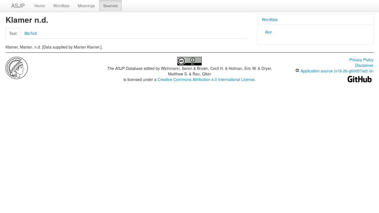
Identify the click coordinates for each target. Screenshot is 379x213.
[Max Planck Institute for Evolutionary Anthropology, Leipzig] (17, 67)
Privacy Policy (361, 59)
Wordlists (61, 5)
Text (13, 33)
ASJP (18, 5)
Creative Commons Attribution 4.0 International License (206, 79)
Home (39, 5)
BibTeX (30, 33)
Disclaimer (364, 65)
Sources (110, 5)
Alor (268, 32)
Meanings (86, 5)
